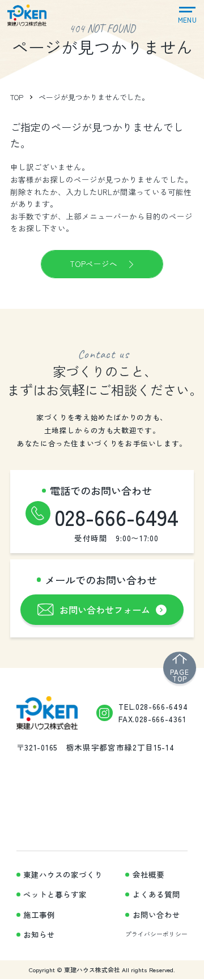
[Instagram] (104, 713)
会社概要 (148, 874)
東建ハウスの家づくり (63, 874)
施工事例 (39, 914)
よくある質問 (156, 894)
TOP (16, 97)
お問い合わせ (156, 914)
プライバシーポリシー (156, 933)
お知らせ (39, 934)
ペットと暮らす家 (55, 894)
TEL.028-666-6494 (153, 706)
